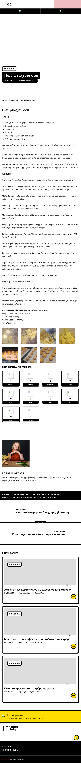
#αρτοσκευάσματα (22, 494)
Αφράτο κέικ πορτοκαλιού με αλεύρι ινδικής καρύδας (38, 589)
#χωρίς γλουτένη (48, 497)
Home (4, 100)
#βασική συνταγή (41, 494)
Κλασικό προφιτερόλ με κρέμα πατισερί (29, 688)
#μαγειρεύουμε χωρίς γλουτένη (17, 497)
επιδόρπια (9, 69)
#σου (36, 497)
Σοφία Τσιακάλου (13, 473)
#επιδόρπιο (56, 494)
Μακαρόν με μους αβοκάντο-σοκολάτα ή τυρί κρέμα (37, 639)
